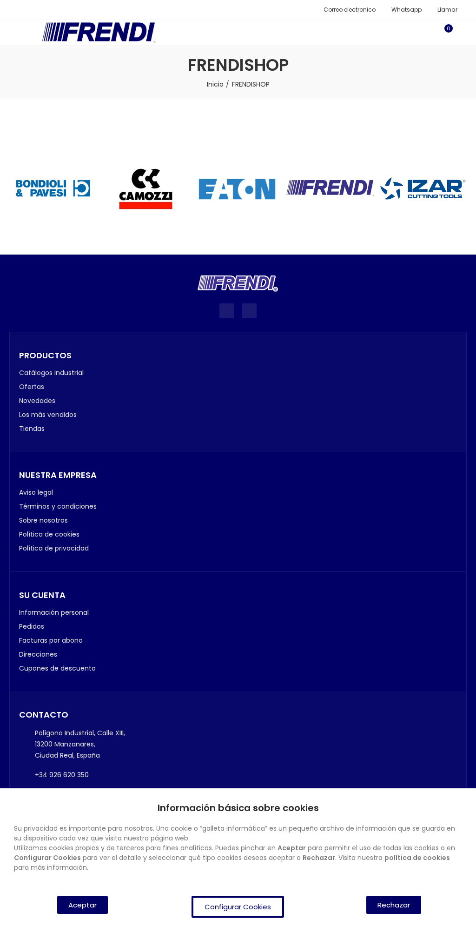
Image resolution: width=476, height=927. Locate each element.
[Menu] (13, 32)
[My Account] (462, 32)
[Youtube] (249, 310)
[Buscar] (428, 32)
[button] (346, 10)
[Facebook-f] (226, 310)
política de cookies (417, 857)
